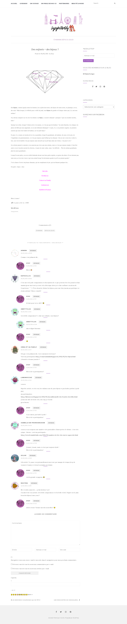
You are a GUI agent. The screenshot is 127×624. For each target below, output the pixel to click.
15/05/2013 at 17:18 (31, 337)
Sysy (52, 54)
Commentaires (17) (45, 225)
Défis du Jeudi (68, 40)
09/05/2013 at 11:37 (26, 349)
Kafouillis (26, 276)
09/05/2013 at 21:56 (26, 458)
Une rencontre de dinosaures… (66, 600)
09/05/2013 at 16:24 (26, 425)
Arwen (24, 250)
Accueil (14, 3)
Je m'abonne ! (88, 60)
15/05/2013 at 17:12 (31, 266)
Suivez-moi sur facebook (93, 115)
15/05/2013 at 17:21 (31, 473)
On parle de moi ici (49, 3)
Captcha (13, 578)
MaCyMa (24, 483)
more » (30, 594)
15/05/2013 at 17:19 (31, 367)
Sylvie (23, 455)
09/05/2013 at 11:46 (31, 324)
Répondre (33, 250)
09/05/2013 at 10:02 (26, 278)
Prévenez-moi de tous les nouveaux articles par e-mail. (31, 569)
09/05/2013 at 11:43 (26, 380)
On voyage (34, 3)
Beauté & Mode (78, 3)
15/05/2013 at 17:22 (31, 503)
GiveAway (23, 3)
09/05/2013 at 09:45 (26, 253)
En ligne (89, 74)
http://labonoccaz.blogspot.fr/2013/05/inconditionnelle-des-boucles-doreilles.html (49, 397)
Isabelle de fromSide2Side (33, 422)
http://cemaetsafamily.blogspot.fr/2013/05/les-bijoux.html (55, 357)
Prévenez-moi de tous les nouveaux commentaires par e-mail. (33, 564)
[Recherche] (114, 3)
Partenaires (64, 3)
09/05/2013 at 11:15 (26, 311)
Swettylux (26, 309)
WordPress (76, 618)
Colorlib (62, 618)
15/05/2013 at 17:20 (31, 443)
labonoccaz (26, 377)
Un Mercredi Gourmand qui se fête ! (26, 600)
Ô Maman (57, 40)
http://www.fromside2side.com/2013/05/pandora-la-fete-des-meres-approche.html (49, 435)
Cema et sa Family (29, 347)
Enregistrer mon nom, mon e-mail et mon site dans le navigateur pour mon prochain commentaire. (44, 560)
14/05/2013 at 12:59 (26, 486)
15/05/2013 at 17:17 (31, 299)
